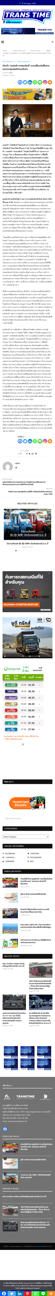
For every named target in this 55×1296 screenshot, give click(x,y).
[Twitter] (25, 82)
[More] (50, 82)
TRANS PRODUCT (19, 51)
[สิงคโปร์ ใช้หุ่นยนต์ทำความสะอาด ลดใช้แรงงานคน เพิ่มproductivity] (10, 913)
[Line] (40, 82)
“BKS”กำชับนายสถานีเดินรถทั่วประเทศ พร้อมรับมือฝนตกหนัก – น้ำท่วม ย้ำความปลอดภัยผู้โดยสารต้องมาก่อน (40, 985)
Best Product (36, 51)
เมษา (11, 73)
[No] (52, 1288)
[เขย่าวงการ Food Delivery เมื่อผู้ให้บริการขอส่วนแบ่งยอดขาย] (10, 944)
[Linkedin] (30, 82)
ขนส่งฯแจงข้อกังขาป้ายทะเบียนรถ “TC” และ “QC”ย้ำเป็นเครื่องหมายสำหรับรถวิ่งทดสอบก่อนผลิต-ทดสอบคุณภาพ (14, 1018)
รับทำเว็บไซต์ (40, 1246)
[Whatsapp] (35, 82)
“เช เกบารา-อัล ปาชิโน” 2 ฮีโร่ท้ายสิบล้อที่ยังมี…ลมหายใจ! (35, 1176)
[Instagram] (45, 82)
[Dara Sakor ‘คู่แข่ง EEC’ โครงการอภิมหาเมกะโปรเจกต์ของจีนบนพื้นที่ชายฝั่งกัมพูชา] (10, 928)
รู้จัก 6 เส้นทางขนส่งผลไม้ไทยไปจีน (33, 894)
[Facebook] (20, 82)
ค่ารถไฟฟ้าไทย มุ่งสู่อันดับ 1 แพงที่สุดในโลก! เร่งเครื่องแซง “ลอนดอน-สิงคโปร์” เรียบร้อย (36, 881)
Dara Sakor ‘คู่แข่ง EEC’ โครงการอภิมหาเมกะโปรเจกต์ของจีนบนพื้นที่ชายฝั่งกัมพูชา (35, 925)
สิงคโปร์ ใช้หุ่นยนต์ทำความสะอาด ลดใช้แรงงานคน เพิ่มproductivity (34, 910)
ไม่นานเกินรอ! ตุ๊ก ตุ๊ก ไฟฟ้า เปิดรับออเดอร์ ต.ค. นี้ (27, 543)
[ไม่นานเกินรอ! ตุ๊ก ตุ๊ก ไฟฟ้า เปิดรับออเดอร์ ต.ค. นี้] (27, 524)
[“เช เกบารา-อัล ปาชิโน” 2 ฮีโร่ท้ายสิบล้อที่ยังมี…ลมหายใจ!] (10, 1179)
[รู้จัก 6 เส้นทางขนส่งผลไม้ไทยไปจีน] (10, 898)
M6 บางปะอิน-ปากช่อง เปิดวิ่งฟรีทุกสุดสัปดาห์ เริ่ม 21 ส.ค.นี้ (14, 964)
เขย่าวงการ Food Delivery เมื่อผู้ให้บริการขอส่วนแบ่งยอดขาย (35, 941)
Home (5, 51)
